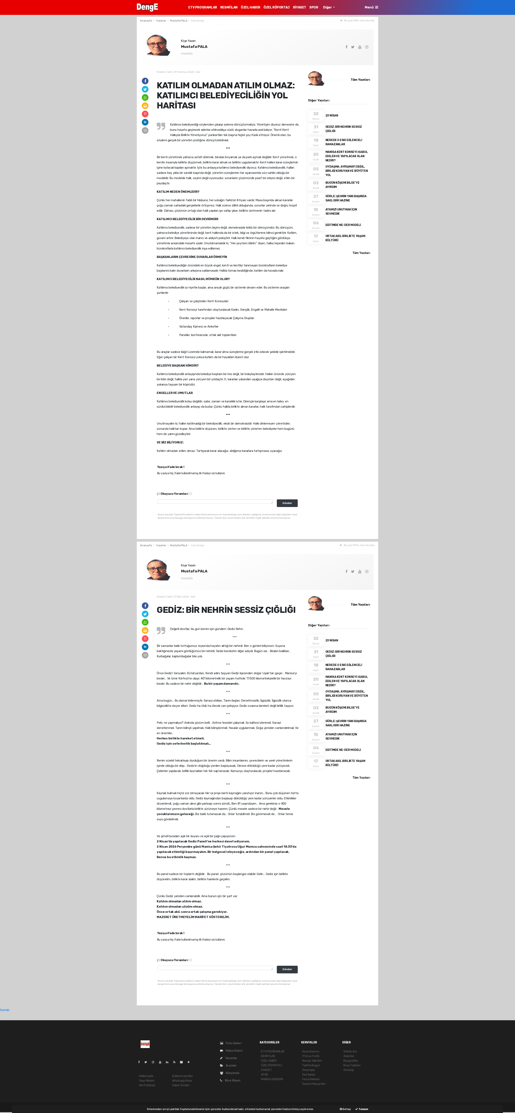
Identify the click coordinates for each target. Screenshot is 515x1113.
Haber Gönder (181, 1085)
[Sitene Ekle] (190, 1062)
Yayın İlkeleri (146, 1080)
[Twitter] (147, 1062)
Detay (346, 1109)
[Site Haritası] (183, 1062)
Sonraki (4, 1010)
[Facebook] (140, 1062)
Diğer (327, 7)
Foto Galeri (233, 1043)
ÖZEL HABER (250, 7)
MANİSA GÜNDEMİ (272, 1079)
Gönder (287, 503)
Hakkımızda (146, 1076)
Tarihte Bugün (311, 1065)
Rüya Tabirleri (351, 1065)
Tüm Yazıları (360, 79)
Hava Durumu (310, 1051)
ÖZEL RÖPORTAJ (277, 7)
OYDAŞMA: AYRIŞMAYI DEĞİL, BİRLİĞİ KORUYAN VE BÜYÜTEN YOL (346, 171)
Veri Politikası (147, 1085)
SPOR (313, 7)
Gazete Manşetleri (313, 1084)
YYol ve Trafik (310, 1056)
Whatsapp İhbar (182, 1080)
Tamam (363, 1109)
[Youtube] (162, 1062)
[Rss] (176, 1062)
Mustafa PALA (178, 20)
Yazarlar (161, 20)
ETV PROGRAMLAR (202, 7)
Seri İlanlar (308, 1074)
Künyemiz (232, 1073)
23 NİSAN (331, 115)
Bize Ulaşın (232, 1080)
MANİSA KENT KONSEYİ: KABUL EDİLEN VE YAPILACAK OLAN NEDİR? (346, 156)
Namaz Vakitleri (312, 1061)
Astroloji (348, 1070)
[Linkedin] (169, 1062)
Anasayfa (146, 20)
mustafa (187, 53)
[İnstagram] (155, 1062)
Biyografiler (350, 1061)
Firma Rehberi (311, 1079)
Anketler (348, 1056)
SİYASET (299, 7)
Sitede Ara (350, 1051)
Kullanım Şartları (182, 1076)
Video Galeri (233, 1050)
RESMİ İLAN (229, 7)
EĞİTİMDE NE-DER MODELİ (343, 225)
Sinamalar (308, 1070)
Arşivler (231, 1065)
